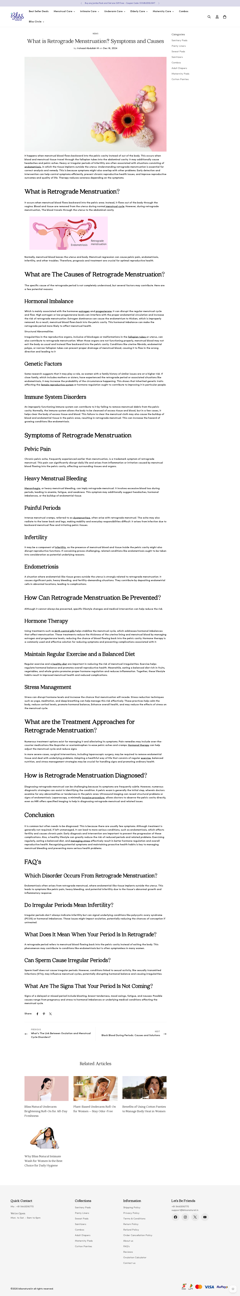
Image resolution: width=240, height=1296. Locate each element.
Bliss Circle (35, 22)
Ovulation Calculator (134, 1257)
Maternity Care (162, 11)
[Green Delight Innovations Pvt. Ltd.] (17, 16)
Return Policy (130, 1224)
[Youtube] (205, 1217)
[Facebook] (37, 1014)
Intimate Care (88, 11)
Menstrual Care (63, 11)
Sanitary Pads (83, 1207)
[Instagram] (185, 1217)
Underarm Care (113, 11)
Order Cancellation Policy (137, 1235)
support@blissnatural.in (185, 1210)
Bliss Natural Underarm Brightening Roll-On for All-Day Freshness (45, 1111)
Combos (183, 11)
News (95, 34)
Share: (28, 1014)
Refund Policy (131, 1230)
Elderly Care (137, 11)
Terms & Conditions (134, 1219)
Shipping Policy (131, 1207)
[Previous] (81, 3)
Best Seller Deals (38, 11)
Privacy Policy (131, 1213)
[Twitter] (50, 1014)
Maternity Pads (84, 1241)
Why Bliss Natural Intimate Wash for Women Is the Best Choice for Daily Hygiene (43, 1160)
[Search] (209, 16)
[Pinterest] (44, 1014)
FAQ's (126, 1246)
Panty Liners (82, 1213)
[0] (224, 17)
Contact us (129, 1263)
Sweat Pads (81, 1219)
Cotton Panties (83, 1246)
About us (128, 1241)
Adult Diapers (82, 1235)
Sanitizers (80, 1224)
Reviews (128, 1252)
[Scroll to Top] (233, 1278)
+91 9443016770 (25, 1206)
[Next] (158, 3)
